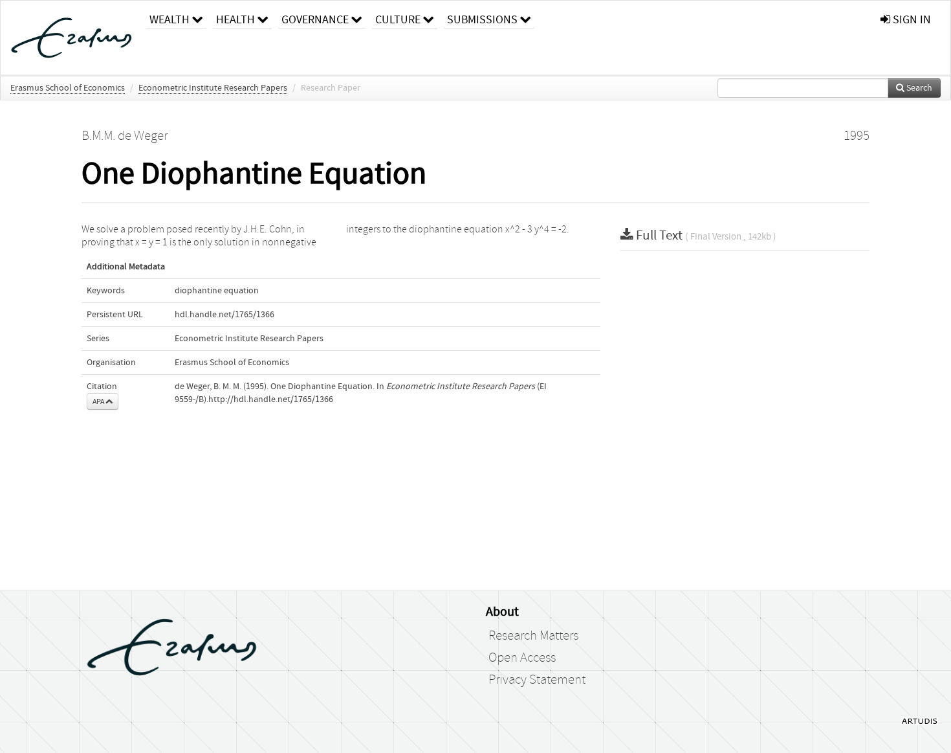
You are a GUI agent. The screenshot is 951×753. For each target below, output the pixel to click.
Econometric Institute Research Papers (212, 88)
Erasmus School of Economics (67, 88)
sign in (910, 20)
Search (918, 88)
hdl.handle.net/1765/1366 (224, 314)
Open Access (522, 658)
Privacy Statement (536, 680)
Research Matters (533, 636)
